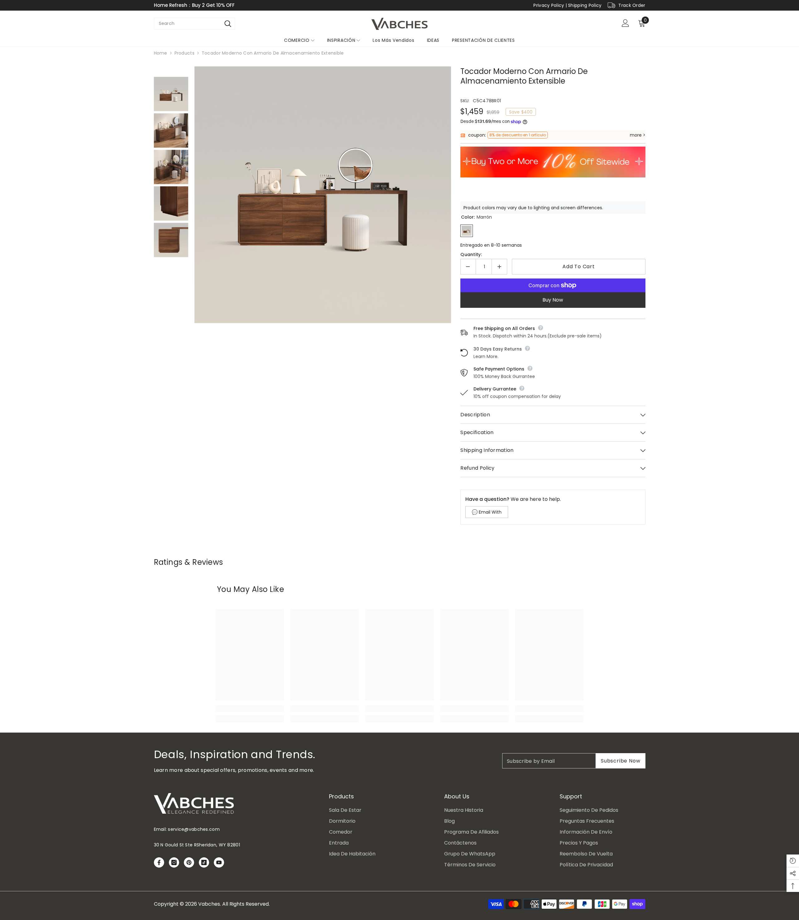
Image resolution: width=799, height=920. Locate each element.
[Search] (228, 23)
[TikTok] (204, 862)
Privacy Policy (548, 5)
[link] (249, 708)
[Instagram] (174, 862)
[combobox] (187, 23)
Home (160, 53)
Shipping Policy (584, 5)
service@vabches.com (193, 829)
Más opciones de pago (553, 299)
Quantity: (471, 254)
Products (184, 53)
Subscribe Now (620, 760)
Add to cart (578, 266)
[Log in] (625, 23)
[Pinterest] (189, 862)
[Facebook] (159, 862)
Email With (490, 512)
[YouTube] (219, 862)
